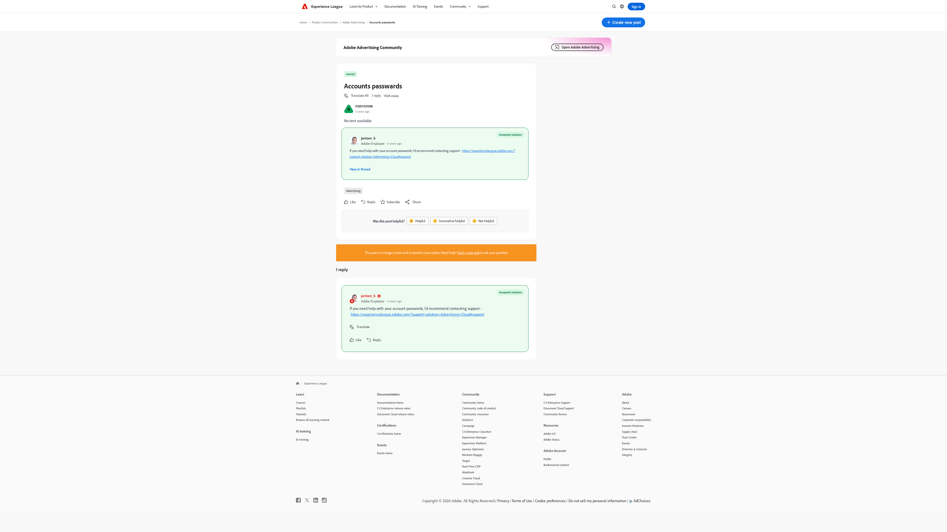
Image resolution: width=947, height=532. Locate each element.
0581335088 (364, 106)
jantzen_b (368, 138)
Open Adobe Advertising (581, 47)
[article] (435, 318)
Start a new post (468, 252)
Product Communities (325, 22)
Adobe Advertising (354, 22)
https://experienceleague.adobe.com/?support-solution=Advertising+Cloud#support (417, 314)
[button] (623, 22)
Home (303, 22)
